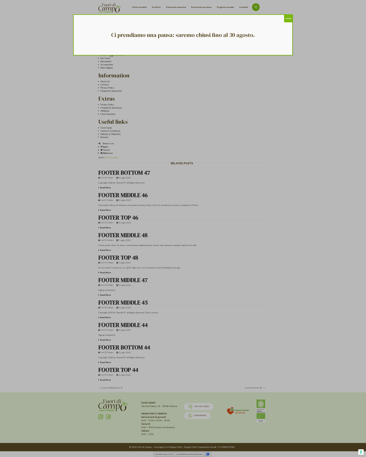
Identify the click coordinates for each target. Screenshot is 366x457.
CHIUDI (288, 18)
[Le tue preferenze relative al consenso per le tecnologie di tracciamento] (361, 452)
